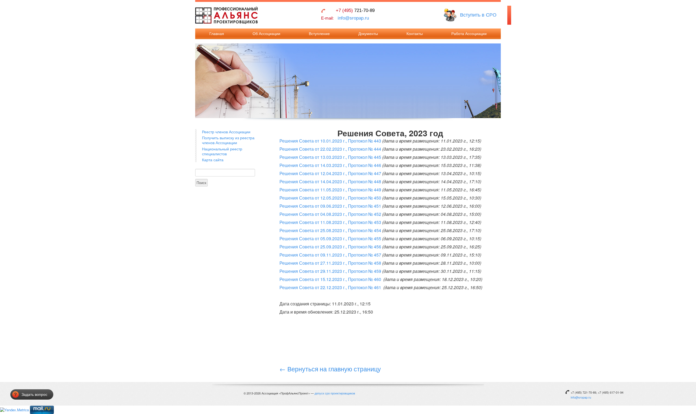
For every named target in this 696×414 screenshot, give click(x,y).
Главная (216, 33)
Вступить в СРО (478, 15)
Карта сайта (212, 159)
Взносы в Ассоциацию (318, 43)
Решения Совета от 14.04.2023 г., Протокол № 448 (330, 181)
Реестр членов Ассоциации (226, 131)
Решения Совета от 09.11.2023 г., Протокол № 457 (330, 255)
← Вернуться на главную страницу (330, 368)
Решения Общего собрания (464, 43)
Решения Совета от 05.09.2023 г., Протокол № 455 (330, 238)
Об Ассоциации (266, 33)
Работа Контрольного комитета (468, 75)
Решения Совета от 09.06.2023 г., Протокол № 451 (330, 206)
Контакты (414, 33)
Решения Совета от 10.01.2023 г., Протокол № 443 (330, 141)
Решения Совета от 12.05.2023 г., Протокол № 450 (330, 198)
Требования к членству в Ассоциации (319, 92)
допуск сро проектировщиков (335, 393)
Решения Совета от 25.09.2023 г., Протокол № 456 (330, 247)
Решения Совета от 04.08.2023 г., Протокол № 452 (330, 214)
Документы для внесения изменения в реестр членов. (318, 76)
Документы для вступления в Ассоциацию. (313, 57)
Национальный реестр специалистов (222, 151)
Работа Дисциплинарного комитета (463, 64)
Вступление (319, 33)
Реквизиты (406, 52)
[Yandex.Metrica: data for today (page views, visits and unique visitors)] (14, 409)
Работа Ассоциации (469, 33)
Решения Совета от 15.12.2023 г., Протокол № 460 (330, 279)
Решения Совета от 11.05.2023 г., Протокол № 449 (330, 190)
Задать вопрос (34, 394)
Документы (368, 33)
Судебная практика (458, 122)
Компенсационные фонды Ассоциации (463, 87)
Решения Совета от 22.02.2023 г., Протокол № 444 (330, 149)
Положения (358, 57)
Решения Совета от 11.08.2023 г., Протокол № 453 (330, 222)
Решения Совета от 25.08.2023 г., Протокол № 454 (330, 230)
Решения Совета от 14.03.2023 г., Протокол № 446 (330, 165)
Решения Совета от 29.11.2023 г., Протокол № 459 (330, 271)
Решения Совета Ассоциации (466, 52)
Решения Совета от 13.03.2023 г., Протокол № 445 (330, 157)
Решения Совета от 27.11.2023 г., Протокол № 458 (330, 263)
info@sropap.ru (353, 18)
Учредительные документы (362, 46)
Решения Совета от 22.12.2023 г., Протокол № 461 (330, 287)
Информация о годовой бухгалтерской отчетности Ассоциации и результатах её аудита (466, 106)
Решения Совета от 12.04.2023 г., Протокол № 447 (330, 173)
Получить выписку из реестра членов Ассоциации (228, 140)
